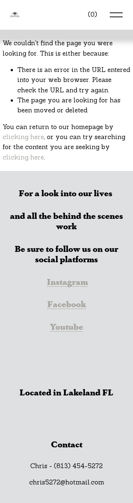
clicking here (23, 137)
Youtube (66, 326)
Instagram (67, 281)
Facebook (66, 304)
